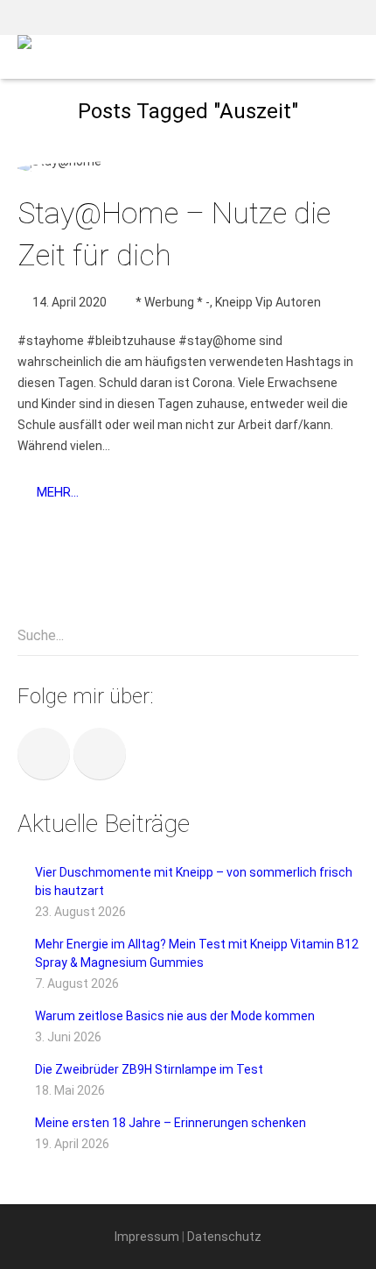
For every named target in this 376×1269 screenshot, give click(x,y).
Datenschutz (224, 1237)
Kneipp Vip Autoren (268, 302)
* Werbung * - (173, 302)
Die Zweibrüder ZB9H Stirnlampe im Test (149, 1069)
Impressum (147, 1237)
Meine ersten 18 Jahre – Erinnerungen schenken (170, 1123)
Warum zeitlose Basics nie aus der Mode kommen (175, 1016)
